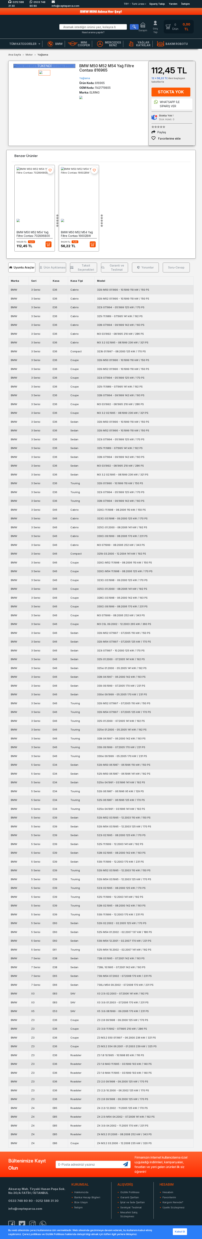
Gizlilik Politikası (129, 1192)
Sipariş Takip (157, 3)
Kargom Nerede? (173, 1202)
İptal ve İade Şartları (132, 1202)
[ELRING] (80, 97)
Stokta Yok (171, 92)
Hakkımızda (81, 1192)
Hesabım (168, 1192)
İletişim (185, 3)
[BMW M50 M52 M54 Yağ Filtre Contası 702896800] (35, 189)
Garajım (142, 30)
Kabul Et (180, 1231)
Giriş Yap (155, 30)
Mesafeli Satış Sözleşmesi (128, 1214)
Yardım (173, 3)
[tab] (21, 267)
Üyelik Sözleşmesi (173, 1207)
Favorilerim (169, 1197)
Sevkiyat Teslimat (131, 1207)
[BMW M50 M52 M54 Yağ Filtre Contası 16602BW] (79, 189)
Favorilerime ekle (169, 138)
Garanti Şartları (129, 1197)
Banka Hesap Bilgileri (87, 1197)
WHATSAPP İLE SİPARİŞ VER (170, 104)
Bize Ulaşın (81, 1202)
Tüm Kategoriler (22, 43)
